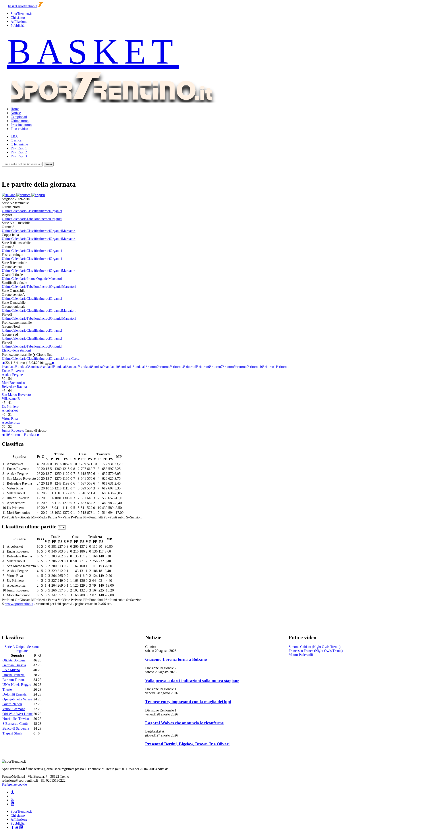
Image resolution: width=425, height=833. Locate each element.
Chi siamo (18, 17)
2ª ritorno (163, 367)
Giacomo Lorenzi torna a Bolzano (176, 659)
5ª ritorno (201, 367)
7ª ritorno (227, 367)
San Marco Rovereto (16, 394)
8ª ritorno (240, 367)
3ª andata (33, 367)
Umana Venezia (13, 675)
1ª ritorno (150, 367)
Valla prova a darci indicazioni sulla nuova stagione (192, 680)
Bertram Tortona (13, 680)
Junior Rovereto (13, 430)
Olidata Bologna (13, 660)
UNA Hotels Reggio (16, 684)
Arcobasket (10, 410)
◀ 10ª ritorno (11, 435)
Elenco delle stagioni (16, 350)
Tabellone (33, 219)
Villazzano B (11, 398)
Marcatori (68, 231)
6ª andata (71, 367)
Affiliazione (19, 21)
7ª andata (83, 367)
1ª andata (8, 367)
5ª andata (58, 367)
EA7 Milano (11, 670)
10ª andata (122, 367)
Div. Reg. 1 (19, 148)
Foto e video (19, 129)
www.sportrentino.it (19, 604)
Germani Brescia (14, 665)
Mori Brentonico (13, 383)
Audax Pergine (12, 375)
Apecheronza (11, 422)
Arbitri (66, 358)
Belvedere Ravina (14, 386)
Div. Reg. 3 (19, 156)
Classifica (33, 211)
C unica (16, 140)
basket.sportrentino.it (22, 6)
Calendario (19, 211)
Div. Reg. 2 (19, 152)
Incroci (45, 211)
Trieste (7, 689)
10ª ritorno (266, 367)
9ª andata (109, 367)
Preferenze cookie (14, 784)
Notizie (16, 113)
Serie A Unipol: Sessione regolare (22, 649)
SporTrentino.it (21, 13)
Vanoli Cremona (13, 709)
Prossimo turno (21, 125)
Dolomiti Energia (14, 694)
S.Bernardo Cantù (15, 723)
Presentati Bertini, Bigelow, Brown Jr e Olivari (187, 744)
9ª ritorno (253, 367)
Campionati (19, 117)
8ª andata (96, 367)
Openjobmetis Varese (17, 699)
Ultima (6, 211)
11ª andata (137, 367)
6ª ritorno (214, 367)
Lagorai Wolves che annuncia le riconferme (184, 723)
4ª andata (46, 367)
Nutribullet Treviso (15, 719)
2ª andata (20, 367)
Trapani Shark (12, 733)
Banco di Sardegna (15, 728)
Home (15, 109)
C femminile (19, 144)
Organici (56, 211)
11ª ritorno (281, 367)
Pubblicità (18, 25)
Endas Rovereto (13, 371)
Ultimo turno (20, 121)
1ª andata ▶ (31, 435)
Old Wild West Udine (17, 714)
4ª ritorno (188, 367)
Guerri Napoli (12, 704)
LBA (14, 136)
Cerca (75, 358)
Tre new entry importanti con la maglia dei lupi (188, 701)
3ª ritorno (176, 367)
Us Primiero (10, 406)
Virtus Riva (10, 418)
